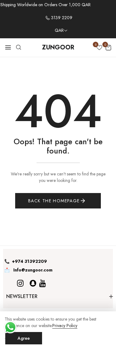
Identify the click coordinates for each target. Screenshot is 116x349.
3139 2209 (61, 18)
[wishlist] (99, 48)
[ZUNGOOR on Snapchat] (33, 283)
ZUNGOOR (58, 47)
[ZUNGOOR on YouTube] (42, 283)
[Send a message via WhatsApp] (10, 327)
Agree (24, 338)
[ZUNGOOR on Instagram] (20, 283)
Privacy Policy (64, 326)
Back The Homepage (54, 201)
